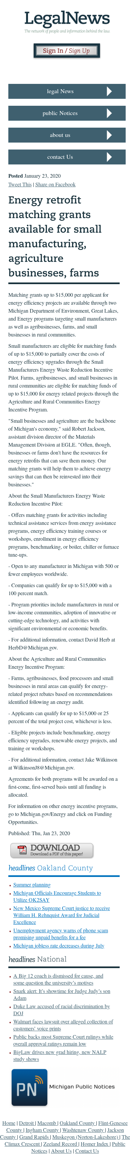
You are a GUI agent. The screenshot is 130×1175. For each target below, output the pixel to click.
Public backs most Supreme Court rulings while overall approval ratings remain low (63, 1040)
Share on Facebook (55, 184)
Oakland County (78, 1122)
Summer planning (32, 884)
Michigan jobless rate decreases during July (58, 945)
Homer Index (95, 1143)
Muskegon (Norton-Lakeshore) (85, 1136)
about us (60, 135)
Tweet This (20, 184)
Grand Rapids (34, 1136)
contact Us (60, 156)
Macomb (47, 1122)
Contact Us (87, 1150)
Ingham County (43, 1129)
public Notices (60, 113)
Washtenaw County (83, 1129)
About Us (61, 1150)
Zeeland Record (60, 1143)
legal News (60, 91)
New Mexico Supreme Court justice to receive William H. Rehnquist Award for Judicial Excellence (61, 914)
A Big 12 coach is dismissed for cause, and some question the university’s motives (58, 979)
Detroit (27, 1122)
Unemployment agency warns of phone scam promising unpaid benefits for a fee (60, 934)
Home (8, 1122)
